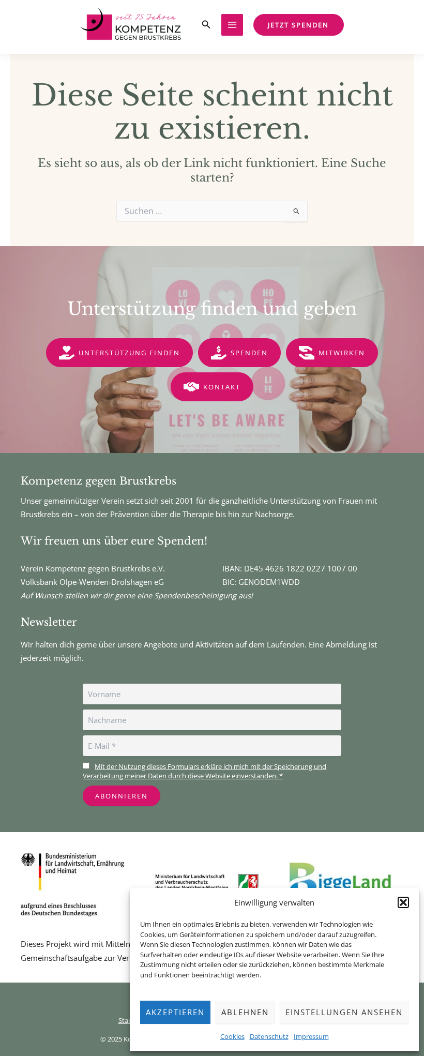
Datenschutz (269, 1036)
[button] (403, 902)
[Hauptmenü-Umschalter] (232, 25)
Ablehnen (245, 1012)
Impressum (311, 1036)
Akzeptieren (175, 1012)
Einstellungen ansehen (344, 1012)
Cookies (232, 1036)
